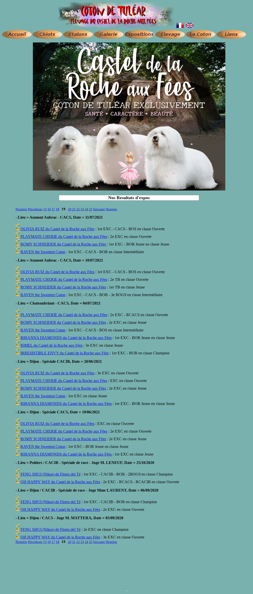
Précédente (35, 209)
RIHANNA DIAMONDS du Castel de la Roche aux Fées (66, 338)
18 (57, 209)
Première (21, 209)
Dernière (111, 209)
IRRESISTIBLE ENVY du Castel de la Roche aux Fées (65, 353)
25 (90, 209)
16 (49, 209)
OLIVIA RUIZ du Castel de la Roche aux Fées (57, 229)
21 (74, 209)
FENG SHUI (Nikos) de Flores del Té (51, 474)
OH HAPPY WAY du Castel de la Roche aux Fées (60, 482)
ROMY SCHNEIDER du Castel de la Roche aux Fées (63, 244)
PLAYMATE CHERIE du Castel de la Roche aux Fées (64, 236)
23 (82, 209)
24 (86, 209)
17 (53, 209)
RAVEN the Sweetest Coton (43, 252)
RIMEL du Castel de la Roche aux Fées (52, 345)
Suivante (99, 209)
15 (45, 209)
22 (78, 209)
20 (69, 209)
